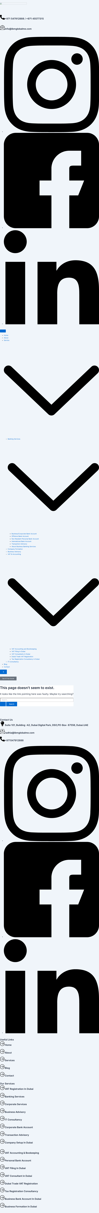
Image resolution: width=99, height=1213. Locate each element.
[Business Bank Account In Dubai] (2, 1197)
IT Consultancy (13, 662)
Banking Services (14, 1096)
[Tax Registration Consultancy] (2, 1189)
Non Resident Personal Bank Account (25, 539)
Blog (5, 664)
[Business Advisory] (2, 1110)
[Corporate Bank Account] (2, 1125)
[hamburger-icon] (3, 331)
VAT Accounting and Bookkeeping (24, 649)
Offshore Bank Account (20, 536)
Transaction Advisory (19, 544)
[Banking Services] (2, 1095)
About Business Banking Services (24, 546)
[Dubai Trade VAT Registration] (2, 1182)
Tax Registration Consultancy (21, 1191)
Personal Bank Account (18, 1160)
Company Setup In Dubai (19, 1142)
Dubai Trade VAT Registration (22, 657)
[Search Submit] (3, 704)
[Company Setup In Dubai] (2, 1141)
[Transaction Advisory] (2, 1133)
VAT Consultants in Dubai (21, 654)
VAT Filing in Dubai (18, 651)
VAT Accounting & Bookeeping (22, 1152)
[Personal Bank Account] (2, 1159)
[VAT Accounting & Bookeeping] (2, 1151)
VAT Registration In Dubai (19, 1089)
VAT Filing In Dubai (15, 1168)
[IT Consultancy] (2, 1118)
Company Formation (15, 549)
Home (6, 335)
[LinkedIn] (51, 324)
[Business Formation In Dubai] (2, 1205)
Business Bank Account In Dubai (23, 1198)
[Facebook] (51, 228)
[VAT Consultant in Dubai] (2, 1174)
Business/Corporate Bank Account (24, 534)
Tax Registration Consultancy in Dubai (26, 659)
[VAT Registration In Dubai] (2, 1087)
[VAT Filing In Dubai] (2, 1166)
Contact (7, 667)
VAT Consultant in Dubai (18, 1176)
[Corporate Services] (2, 1102)
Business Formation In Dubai (21, 1206)
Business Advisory (14, 552)
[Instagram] (51, 132)
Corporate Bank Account (19, 1127)
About (6, 338)
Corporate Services (16, 1104)
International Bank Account (21, 541)
